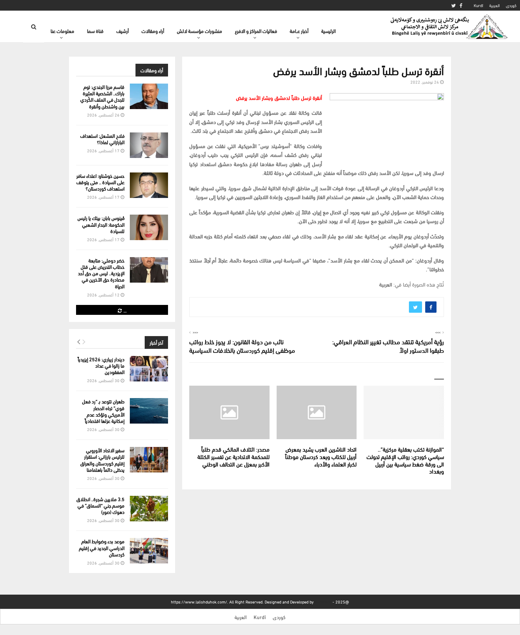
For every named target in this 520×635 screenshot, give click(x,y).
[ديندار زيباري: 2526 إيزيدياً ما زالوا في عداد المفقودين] (149, 368)
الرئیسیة (328, 30)
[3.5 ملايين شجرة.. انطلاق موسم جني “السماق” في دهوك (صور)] (149, 508)
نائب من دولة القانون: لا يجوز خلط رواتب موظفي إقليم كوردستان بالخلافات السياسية (242, 345)
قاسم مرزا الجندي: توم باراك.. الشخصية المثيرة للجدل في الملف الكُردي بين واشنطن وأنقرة (102, 96)
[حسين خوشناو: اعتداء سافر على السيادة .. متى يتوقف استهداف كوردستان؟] (149, 185)
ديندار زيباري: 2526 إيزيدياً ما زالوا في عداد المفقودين (101, 365)
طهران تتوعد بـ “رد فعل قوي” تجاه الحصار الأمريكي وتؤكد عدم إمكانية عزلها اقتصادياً (103, 410)
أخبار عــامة (299, 30)
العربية (494, 5)
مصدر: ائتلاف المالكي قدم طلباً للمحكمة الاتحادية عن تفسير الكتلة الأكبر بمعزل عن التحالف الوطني (233, 456)
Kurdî (478, 5)
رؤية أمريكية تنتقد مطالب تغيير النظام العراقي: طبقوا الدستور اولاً (388, 345)
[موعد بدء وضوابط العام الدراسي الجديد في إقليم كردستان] (149, 550)
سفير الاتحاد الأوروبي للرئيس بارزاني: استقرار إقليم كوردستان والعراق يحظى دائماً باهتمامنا (102, 459)
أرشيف (122, 30)
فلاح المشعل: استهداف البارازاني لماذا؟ (102, 139)
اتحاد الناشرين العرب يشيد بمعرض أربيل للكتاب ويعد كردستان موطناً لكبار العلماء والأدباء (321, 456)
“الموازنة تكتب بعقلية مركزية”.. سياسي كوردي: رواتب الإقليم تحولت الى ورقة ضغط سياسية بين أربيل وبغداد (405, 460)
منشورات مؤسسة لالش (199, 30)
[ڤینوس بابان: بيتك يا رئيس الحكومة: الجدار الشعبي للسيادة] (149, 227)
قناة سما (95, 30)
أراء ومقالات (152, 30)
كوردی (511, 5)
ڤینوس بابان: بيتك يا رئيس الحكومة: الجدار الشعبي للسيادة (101, 224)
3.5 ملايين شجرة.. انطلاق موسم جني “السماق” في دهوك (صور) (100, 505)
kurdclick (323, 602)
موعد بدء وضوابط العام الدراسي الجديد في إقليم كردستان (102, 547)
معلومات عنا (62, 30)
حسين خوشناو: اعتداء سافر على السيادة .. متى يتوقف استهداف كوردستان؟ (100, 182)
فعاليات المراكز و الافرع (256, 30)
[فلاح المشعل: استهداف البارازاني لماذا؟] (149, 145)
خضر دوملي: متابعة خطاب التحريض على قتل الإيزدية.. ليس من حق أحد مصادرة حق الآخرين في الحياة (101, 273)
